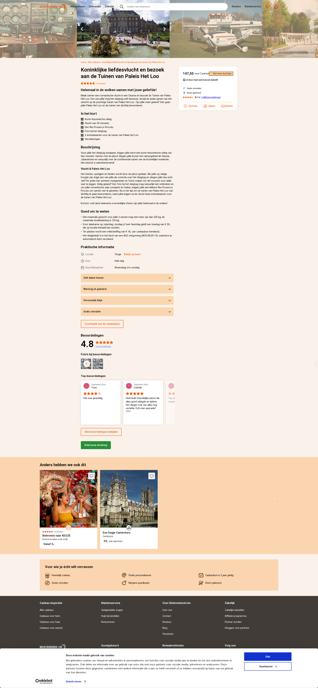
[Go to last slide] (82, 29)
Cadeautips (95, 6)
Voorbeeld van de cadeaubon (102, 323)
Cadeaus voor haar (50, 622)
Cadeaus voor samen (51, 628)
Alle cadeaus (77, 6)
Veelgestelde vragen (112, 610)
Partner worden (233, 622)
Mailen (229, 106)
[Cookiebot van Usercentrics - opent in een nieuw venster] (43, 681)
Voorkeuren (266, 666)
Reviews (236, 6)
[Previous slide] (86, 363)
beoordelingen (103, 346)
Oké (267, 656)
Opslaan (192, 106)
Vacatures (167, 634)
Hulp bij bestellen (110, 616)
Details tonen (73, 681)
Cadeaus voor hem (50, 616)
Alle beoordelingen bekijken (101, 431)
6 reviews (101, 83)
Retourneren (108, 622)
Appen (211, 106)
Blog (164, 628)
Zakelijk (109, 6)
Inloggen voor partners (237, 628)
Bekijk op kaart (132, 254)
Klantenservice (253, 6)
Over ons (167, 610)
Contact (166, 616)
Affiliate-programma (235, 616)
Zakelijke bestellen (234, 610)
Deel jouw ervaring (95, 445)
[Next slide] (164, 29)
